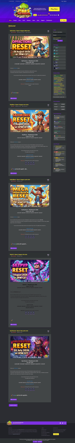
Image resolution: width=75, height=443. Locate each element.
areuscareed (56, 91)
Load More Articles (13, 405)
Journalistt (58, 90)
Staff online (55, 45)
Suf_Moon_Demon (61, 78)
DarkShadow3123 (56, 88)
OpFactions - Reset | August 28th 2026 (20, 30)
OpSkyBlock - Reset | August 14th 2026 (20, 179)
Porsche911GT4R (56, 83)
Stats (38, 20)
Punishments (49, 20)
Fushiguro (58, 87)
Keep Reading (14, 98)
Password (54, 35)
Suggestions (57, 161)
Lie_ (61, 91)
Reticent (61, 83)
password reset (57, 163)
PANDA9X (55, 84)
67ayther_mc (62, 86)
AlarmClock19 (62, 85)
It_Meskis (55, 89)
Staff (24, 20)
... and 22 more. (56, 94)
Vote (20, 20)
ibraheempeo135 (59, 79)
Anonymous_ (60, 93)
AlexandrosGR (59, 89)
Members (29, 20)
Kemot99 (63, 89)
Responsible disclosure (46, 435)
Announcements (57, 155)
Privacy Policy (44, 434)
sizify (58, 80)
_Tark (55, 75)
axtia (61, 90)
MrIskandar (59, 77)
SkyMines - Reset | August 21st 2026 (19, 104)
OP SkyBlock (57, 170)
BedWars (56, 166)
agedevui (55, 87)
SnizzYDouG (61, 80)
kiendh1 (59, 81)
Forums (15, 20)
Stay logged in (56, 39)
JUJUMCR (55, 79)
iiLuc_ (64, 92)
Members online (56, 73)
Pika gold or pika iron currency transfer (58, 146)
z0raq (63, 92)
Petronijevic (56, 78)
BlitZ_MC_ (61, 88)
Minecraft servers (21, 429)
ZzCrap (57, 92)
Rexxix (61, 75)
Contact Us (44, 431)
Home (10, 20)
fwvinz (61, 92)
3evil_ (55, 92)
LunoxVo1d (55, 77)
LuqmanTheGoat (56, 92)
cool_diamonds (59, 84)
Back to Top (44, 429)
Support (43, 20)
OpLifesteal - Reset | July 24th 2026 (19, 330)
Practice (56, 149)
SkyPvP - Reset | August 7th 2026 (18, 254)
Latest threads (56, 144)
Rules (34, 20)
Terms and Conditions (46, 432)
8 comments (25, 106)
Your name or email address (57, 32)
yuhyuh (57, 81)
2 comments (29, 32)
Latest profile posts (57, 113)
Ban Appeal (57, 168)
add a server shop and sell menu (59, 158)
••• (64, 119)
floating (55, 90)
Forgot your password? (57, 37)
